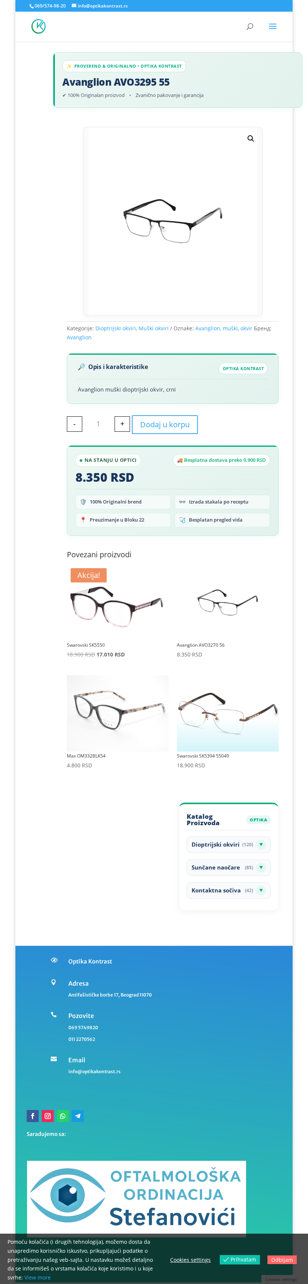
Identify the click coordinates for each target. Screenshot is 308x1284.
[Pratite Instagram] (48, 1116)
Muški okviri (154, 328)
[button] (251, 138)
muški (230, 328)
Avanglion (207, 328)
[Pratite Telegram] (78, 1116)
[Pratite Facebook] (33, 1116)
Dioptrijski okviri (115, 328)
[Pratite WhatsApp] (63, 1116)
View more (37, 1277)
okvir (246, 328)
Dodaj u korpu (165, 424)
